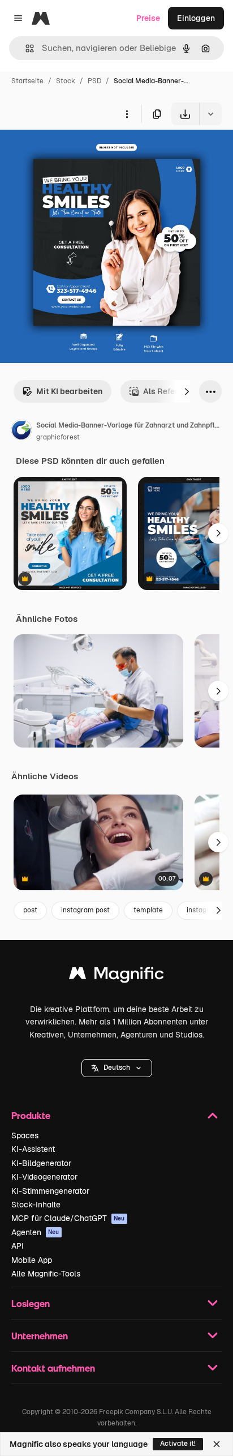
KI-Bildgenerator (41, 1163)
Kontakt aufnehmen (53, 1368)
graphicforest (58, 437)
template (148, 910)
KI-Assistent (33, 1149)
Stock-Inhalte (36, 1204)
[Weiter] (186, 391)
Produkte (30, 1115)
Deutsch (116, 1067)
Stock (65, 81)
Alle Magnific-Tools (45, 1274)
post (30, 910)
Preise (148, 18)
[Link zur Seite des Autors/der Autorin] (21, 431)
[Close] (216, 1444)
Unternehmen (39, 1336)
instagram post (85, 910)
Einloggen (196, 18)
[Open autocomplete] (25, 48)
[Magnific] (116, 976)
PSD (94, 81)
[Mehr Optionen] (126, 114)
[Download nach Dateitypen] (210, 114)
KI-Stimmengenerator (50, 1191)
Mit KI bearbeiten (69, 391)
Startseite (27, 81)
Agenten (35, 1232)
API (17, 1246)
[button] (116, 1068)
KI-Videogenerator (44, 1177)
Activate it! (178, 1443)
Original (72, 151)
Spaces (24, 1135)
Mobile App (31, 1260)
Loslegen (30, 1303)
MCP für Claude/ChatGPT (68, 1218)
